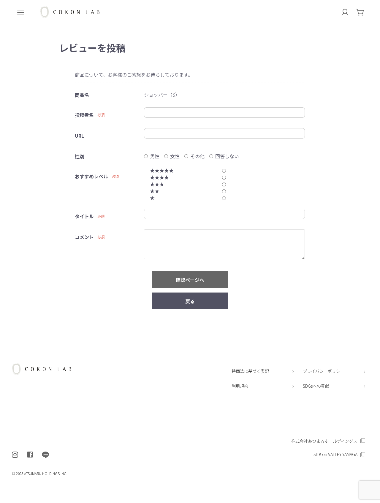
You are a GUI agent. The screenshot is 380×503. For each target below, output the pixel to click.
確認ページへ (190, 279)
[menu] (21, 12)
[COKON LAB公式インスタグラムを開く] (15, 455)
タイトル (84, 216)
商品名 (82, 95)
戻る (190, 301)
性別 (79, 156)
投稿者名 (84, 114)
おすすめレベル (91, 176)
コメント (84, 237)
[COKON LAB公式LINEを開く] (45, 455)
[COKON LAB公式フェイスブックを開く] (30, 455)
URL (79, 135)
